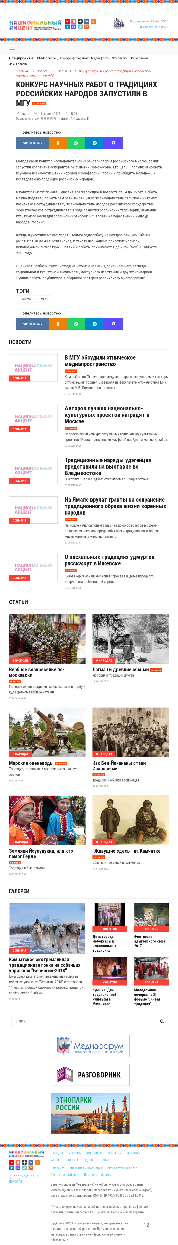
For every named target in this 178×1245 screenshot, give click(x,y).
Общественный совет (66, 1175)
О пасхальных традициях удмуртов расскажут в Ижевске (110, 560)
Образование (139, 58)
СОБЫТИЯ (114, 1153)
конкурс (26, 299)
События (19, 378)
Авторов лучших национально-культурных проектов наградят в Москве (107, 414)
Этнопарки (119, 58)
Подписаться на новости (23, 1179)
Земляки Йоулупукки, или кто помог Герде (41, 853)
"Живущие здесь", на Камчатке (126, 851)
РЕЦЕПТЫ (71, 1160)
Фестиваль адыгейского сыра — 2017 (151, 941)
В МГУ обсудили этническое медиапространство (100, 360)
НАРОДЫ (57, 1153)
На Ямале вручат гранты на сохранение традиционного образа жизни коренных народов (115, 506)
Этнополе (20, 660)
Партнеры (91, 1175)
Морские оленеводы (31, 763)
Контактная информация (85, 1168)
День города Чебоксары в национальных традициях (104, 943)
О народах (104, 660)
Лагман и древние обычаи (120, 669)
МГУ (43, 299)
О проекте (57, 1168)
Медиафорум (100, 58)
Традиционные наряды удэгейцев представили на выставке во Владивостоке (108, 466)
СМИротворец (47, 58)
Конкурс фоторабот (74, 58)
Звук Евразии (18, 64)
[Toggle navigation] (12, 47)
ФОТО (55, 1160)
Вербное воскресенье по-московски (36, 672)
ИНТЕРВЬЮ (94, 1153)
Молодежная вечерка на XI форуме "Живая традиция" (147, 997)
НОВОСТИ (105, 1160)
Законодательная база (121, 1168)
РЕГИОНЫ (75, 1153)
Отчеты (106, 1175)
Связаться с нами (155, 27)
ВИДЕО (88, 1160)
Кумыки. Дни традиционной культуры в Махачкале (104, 997)
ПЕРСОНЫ (133, 1153)
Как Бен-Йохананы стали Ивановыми (119, 766)
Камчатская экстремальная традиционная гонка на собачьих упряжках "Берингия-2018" (44, 965)
